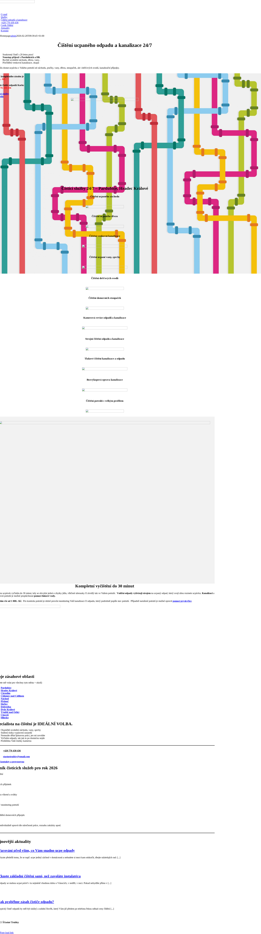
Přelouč (5, 701)
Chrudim (5, 693)
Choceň (5, 715)
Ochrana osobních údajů (203, 927)
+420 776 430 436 (12, 750)
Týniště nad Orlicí (10, 712)
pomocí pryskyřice (182, 601)
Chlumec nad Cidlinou (12, 696)
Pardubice (6, 687)
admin (13, 36)
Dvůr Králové (8, 709)
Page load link (7, 932)
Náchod (5, 698)
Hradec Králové (9, 690)
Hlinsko (5, 717)
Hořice (4, 704)
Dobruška (6, 706)
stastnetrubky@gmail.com (16, 756)
